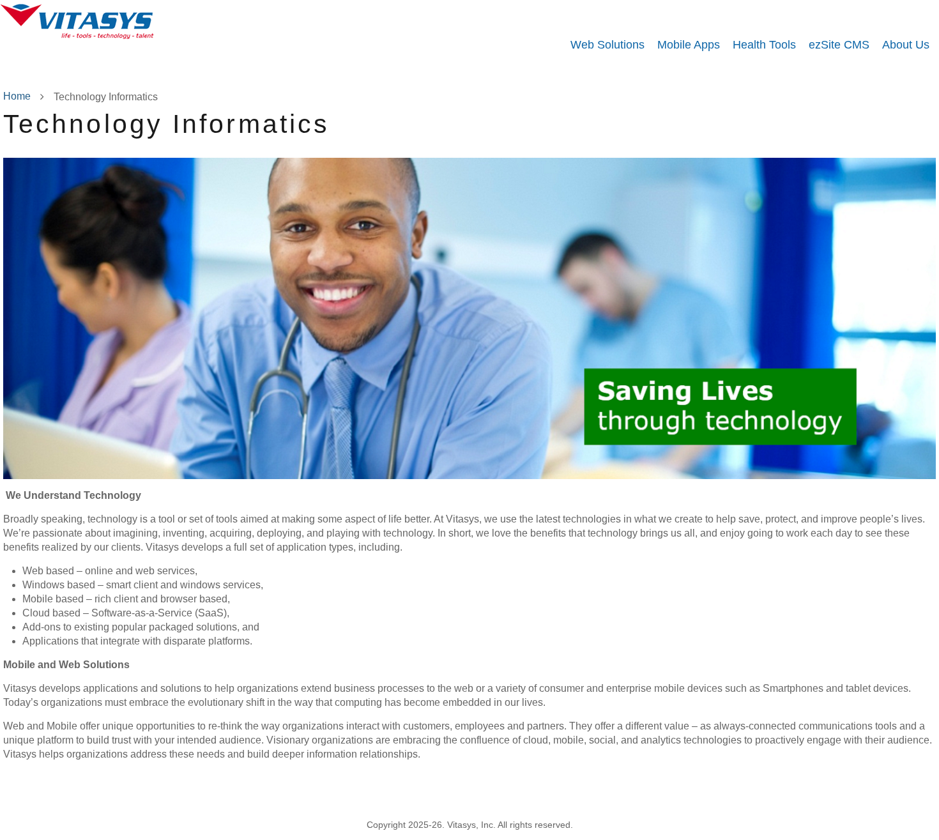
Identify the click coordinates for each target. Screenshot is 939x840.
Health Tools (764, 44)
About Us (905, 44)
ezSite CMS (839, 44)
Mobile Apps (688, 44)
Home (17, 96)
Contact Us (630, 789)
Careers (520, 789)
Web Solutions (607, 44)
